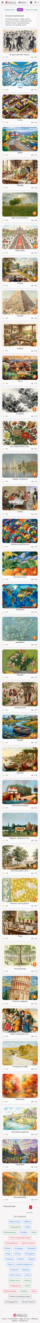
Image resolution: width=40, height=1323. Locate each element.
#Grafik (27, 1227)
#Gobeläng (9, 1259)
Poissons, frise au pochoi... (20, 903)
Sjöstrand (20, 773)
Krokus (20, 120)
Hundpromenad (20, 708)
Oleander (20, 675)
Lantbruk (20, 348)
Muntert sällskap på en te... (20, 1034)
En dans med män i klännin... (20, 55)
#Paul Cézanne (15, 1275)
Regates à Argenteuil (20, 479)
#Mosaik (7, 1248)
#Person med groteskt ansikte (20, 1238)
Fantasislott (20, 1165)
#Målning (27, 1222)
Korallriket (20, 414)
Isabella (20, 512)
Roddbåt (20, 740)
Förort (20, 381)
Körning (20, 283)
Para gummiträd (20, 969)
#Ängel (8, 1254)
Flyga (20, 936)
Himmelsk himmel (20, 577)
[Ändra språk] (36, 2)
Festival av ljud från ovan (20, 544)
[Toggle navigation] (2, 2)
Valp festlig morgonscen (20, 1132)
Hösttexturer (20, 1099)
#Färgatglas (19, 1248)
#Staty (34, 1232)
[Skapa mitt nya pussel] (31, 2)
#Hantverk (14, 1270)
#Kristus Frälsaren (28, 1243)
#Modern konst (15, 1222)
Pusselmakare (13, 1319)
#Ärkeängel (32, 1248)
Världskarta (20, 610)
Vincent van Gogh (31, 9)
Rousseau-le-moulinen (20, 805)
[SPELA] (35, 50)
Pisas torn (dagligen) (20, 1001)
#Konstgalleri (29, 1254)
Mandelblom (20, 642)
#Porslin (18, 1254)
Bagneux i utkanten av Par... (20, 838)
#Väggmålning (15, 1227)
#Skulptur (24, 1232)
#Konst (27, 1275)
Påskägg (20, 185)
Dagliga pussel (10, 9)
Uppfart (20, 153)
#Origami (31, 1259)
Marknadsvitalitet (20, 1197)
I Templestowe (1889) (20, 1067)
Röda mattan (20, 250)
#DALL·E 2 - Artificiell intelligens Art (20, 1264)
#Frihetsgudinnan (11, 1243)
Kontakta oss (23, 1321)
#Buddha (21, 1259)
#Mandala (25, 1270)
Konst (20, 9)
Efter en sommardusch (20, 218)
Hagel (20, 87)
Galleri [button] (23, 2)
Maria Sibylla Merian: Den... (20, 446)
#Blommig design (10, 1232)
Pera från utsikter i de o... (20, 871)
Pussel (4, 1319)
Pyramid (20, 316)
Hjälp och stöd (24, 1319)
